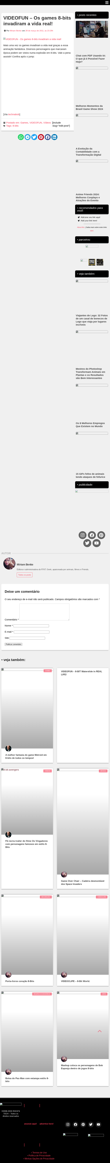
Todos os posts (24, 575)
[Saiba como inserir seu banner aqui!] (83, 262)
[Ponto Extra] (92, 262)
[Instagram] (83, 535)
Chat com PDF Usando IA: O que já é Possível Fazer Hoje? (91, 58)
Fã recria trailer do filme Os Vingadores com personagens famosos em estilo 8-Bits (26, 844)
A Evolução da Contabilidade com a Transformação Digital (88, 151)
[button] (21, 137)
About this (80, 227)
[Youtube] (96, 543)
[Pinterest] (101, 535)
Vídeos (47, 122)
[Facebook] (92, 535)
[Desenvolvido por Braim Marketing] (96, 1136)
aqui (91, 231)
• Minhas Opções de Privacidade (38, 1159)
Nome (9, 625)
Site (7, 638)
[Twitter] (87, 543)
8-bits (16, 125)
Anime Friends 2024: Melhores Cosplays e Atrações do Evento (88, 197)
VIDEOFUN (36, 122)
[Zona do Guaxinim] (100, 262)
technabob (13, 114)
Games (24, 122)
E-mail (9, 631)
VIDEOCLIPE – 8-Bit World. (75, 981)
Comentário (12, 619)
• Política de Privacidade (39, 1155)
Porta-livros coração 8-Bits (19, 981)
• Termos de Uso (39, 1152)
